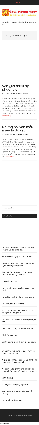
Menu (21, 2)
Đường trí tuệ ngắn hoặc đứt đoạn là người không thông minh (18, 264)
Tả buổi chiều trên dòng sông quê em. (19, 297)
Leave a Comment (22, 93)
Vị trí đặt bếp (7, 378)
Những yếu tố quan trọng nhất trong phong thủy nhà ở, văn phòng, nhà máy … (19, 370)
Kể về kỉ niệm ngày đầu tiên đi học (17, 256)
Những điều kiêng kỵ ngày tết (15, 384)
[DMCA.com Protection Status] (4, 424)
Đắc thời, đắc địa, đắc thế (13, 304)
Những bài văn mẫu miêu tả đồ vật (17, 128)
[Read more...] (6, 116)
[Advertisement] (19, 64)
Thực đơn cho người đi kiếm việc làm (18, 328)
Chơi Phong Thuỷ (19, 13)
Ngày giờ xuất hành (10, 281)
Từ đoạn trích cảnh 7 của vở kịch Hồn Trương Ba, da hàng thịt (18, 248)
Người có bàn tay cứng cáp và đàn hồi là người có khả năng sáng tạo (19, 361)
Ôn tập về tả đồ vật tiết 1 (13, 400)
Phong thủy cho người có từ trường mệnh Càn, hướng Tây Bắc (17, 273)
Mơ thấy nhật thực (10, 335)
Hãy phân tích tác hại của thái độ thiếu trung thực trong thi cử (18, 311)
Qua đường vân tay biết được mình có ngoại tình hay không (18, 352)
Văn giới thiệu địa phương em (16, 87)
